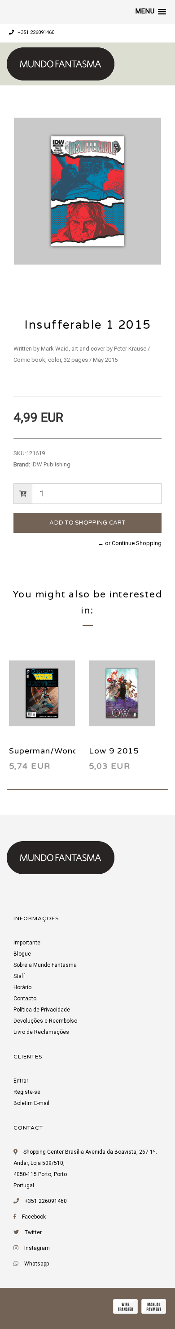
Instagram (37, 1248)
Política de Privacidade (41, 1010)
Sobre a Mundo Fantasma (45, 965)
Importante (26, 943)
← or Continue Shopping (130, 543)
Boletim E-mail (31, 1103)
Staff (19, 976)
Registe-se (26, 1092)
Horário (22, 987)
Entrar (20, 1081)
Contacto (24, 998)
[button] (151, 11)
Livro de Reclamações (41, 1032)
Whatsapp (36, 1264)
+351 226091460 (35, 32)
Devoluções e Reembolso (45, 1021)
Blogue (22, 954)
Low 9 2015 (114, 751)
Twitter (33, 1232)
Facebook (34, 1217)
